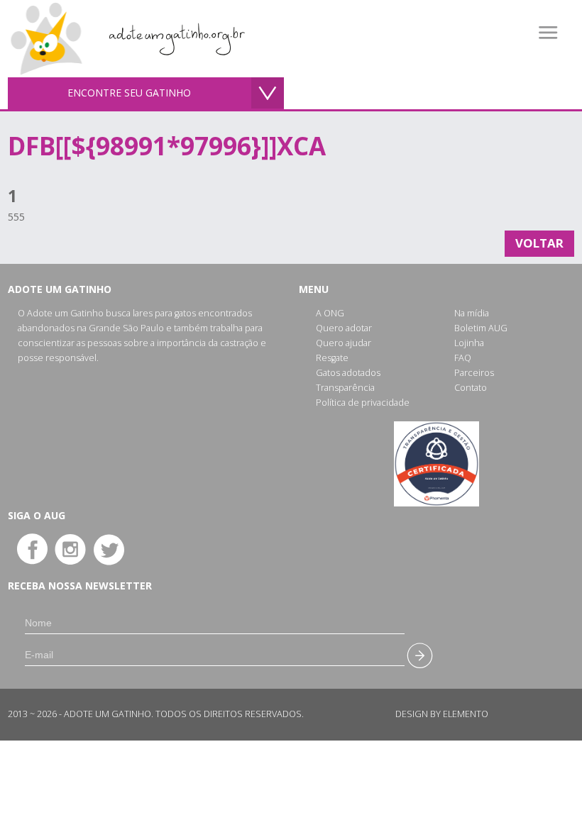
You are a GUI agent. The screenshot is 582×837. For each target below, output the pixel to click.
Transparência (345, 388)
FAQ (462, 358)
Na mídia (471, 313)
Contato (470, 388)
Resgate (332, 358)
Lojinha (469, 343)
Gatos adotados (348, 373)
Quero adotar (344, 328)
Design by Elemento (441, 714)
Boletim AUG (480, 328)
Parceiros (474, 373)
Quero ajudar (343, 343)
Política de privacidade (363, 403)
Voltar (539, 243)
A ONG (330, 313)
